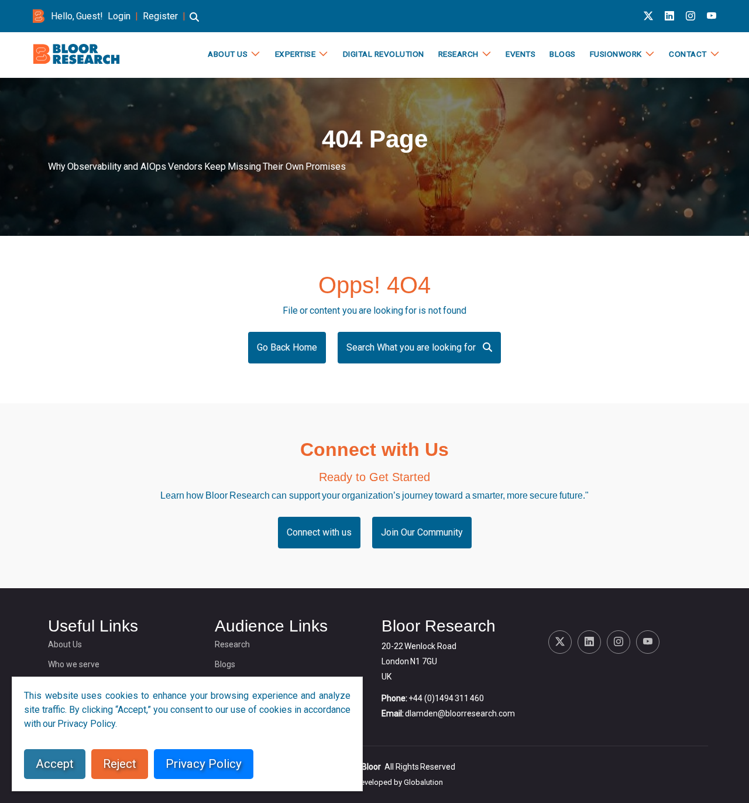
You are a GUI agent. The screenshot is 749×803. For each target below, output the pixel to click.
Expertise (295, 54)
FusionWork (616, 54)
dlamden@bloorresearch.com (460, 713)
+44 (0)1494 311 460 (446, 698)
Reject (119, 764)
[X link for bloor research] (648, 16)
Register (160, 16)
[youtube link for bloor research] (711, 16)
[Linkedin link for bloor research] (669, 16)
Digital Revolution (383, 54)
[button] (194, 22)
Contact (688, 54)
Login (119, 16)
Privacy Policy (204, 764)
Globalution (423, 782)
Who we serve (73, 664)
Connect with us (319, 532)
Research (458, 54)
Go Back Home (287, 347)
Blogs (562, 54)
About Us (228, 54)
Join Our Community (422, 532)
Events (520, 54)
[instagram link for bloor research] (690, 16)
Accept (55, 764)
